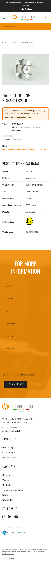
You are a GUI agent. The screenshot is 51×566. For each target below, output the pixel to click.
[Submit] (46, 27)
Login (21, 9)
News (5, 495)
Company (7, 475)
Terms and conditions (12, 490)
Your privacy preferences (38, 551)
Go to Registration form (21, 117)
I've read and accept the (21, 375)
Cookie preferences (8, 554)
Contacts (6, 485)
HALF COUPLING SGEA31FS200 (21, 42)
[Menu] (6, 17)
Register (28, 9)
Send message (15, 384)
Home (4, 42)
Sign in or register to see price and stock (26, 127)
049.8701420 (11, 422)
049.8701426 (24, 422)
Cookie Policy (16, 551)
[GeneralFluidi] (24, 17)
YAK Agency (10, 558)
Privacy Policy (25, 551)
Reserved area (9, 457)
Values (5, 480)
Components (8, 452)
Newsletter (7, 500)
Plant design (8, 447)
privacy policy (30, 375)
